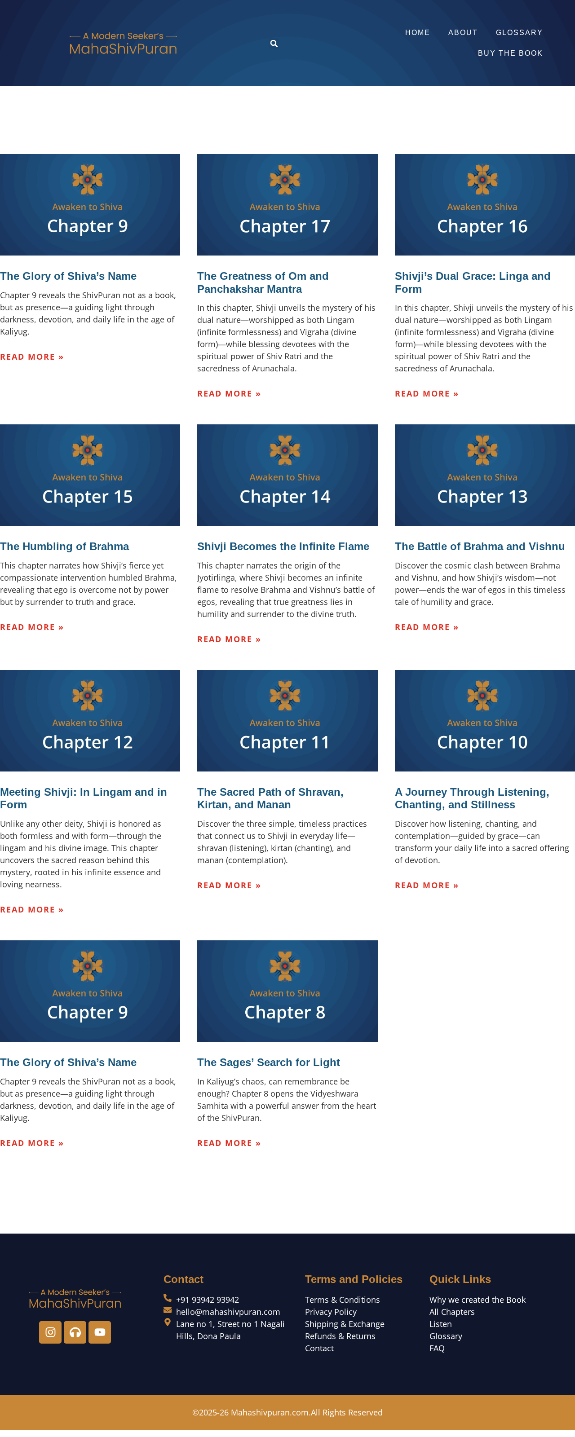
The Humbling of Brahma (64, 546)
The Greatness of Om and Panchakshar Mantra (263, 282)
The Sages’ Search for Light (268, 1062)
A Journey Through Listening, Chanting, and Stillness (472, 798)
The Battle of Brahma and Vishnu (480, 546)
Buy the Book (510, 53)
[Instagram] (50, 1332)
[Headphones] (75, 1332)
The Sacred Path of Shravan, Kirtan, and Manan (270, 798)
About (463, 32)
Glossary (519, 32)
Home (417, 32)
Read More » (32, 356)
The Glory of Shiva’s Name (68, 276)
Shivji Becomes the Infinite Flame (283, 546)
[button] (274, 43)
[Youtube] (99, 1332)
